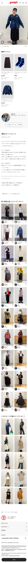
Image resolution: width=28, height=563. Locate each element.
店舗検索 (3, 530)
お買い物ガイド (5, 526)
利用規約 (3, 535)
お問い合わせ (4, 523)
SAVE (14, 559)
